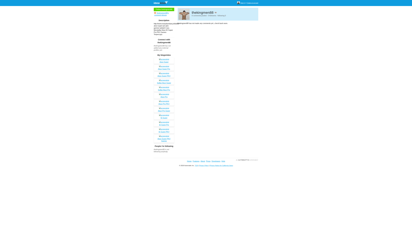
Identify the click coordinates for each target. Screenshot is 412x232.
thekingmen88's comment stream (161, 14)
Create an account (252, 3)
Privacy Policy (204, 165)
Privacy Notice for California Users (221, 165)
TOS (196, 165)
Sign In (242, 3)
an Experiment (247, 160)
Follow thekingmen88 (164, 9)
